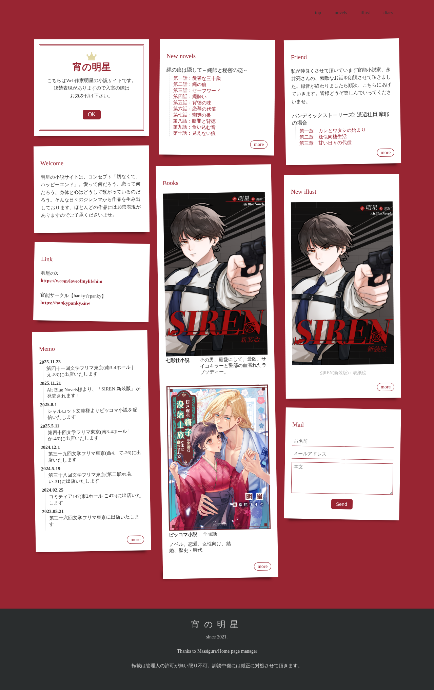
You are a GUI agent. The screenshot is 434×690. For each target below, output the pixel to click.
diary (388, 12)
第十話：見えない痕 (194, 133)
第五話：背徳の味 (192, 103)
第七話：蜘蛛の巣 (192, 115)
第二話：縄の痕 (189, 84)
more (135, 539)
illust (365, 12)
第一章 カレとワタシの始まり (332, 131)
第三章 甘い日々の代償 (325, 143)
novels (341, 12)
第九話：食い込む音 (194, 127)
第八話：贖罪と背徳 (194, 121)
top (318, 12)
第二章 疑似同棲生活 (323, 137)
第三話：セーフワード (197, 90)
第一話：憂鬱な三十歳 (197, 78)
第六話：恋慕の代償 (194, 109)
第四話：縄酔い (189, 96)
